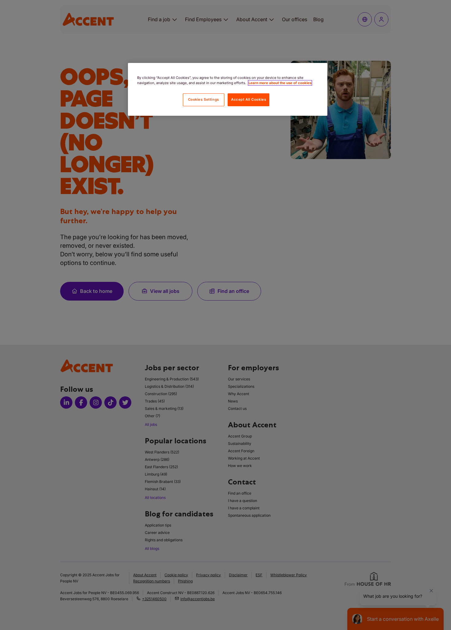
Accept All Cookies (248, 99)
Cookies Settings (203, 99)
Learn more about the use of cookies (280, 83)
